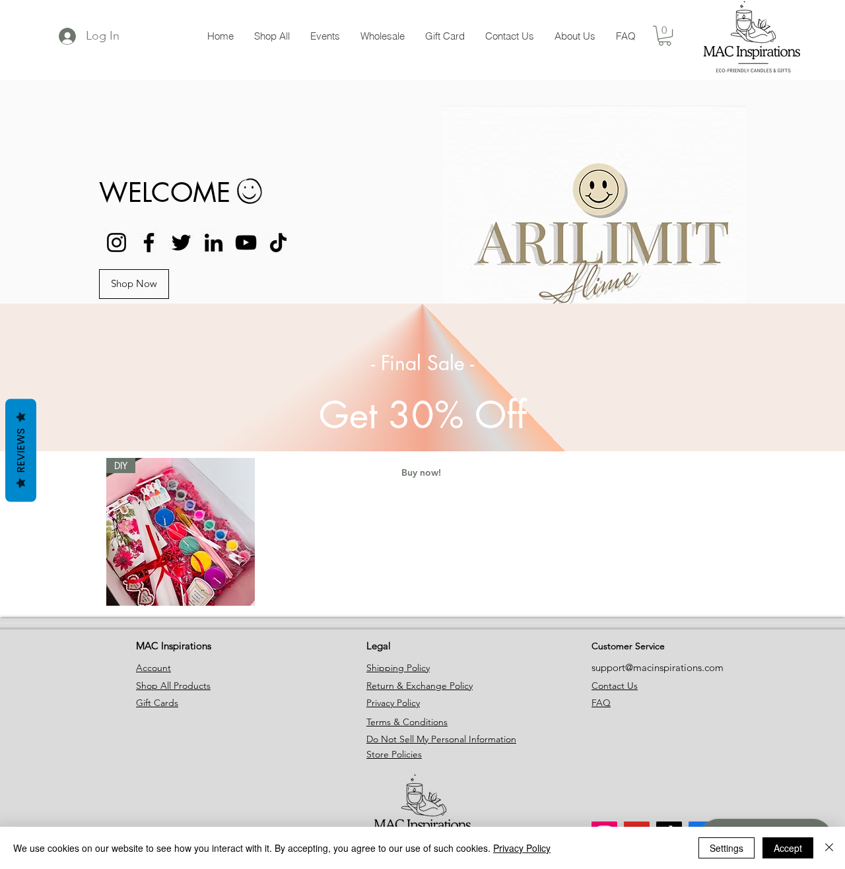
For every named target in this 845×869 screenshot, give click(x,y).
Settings (726, 847)
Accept (788, 847)
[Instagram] (116, 242)
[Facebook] (149, 242)
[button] (134, 284)
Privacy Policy (522, 847)
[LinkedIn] (213, 242)
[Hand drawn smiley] (250, 193)
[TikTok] (278, 242)
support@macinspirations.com (658, 667)
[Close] (829, 847)
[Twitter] (181, 242)
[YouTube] (246, 242)
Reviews (20, 450)
